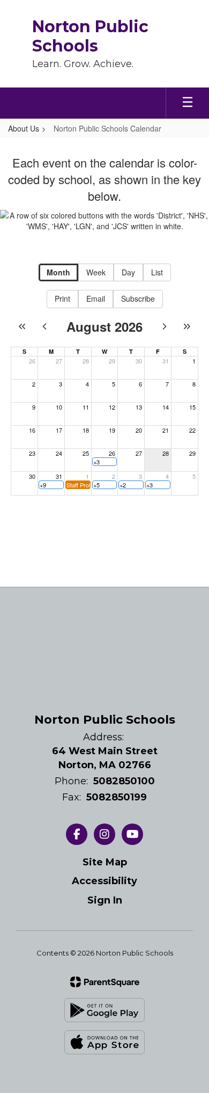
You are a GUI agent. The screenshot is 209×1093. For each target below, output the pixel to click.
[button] (104, 461)
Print (62, 298)
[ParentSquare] (105, 982)
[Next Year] (187, 326)
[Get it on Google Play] (104, 1010)
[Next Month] (164, 326)
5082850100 (124, 781)
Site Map (105, 862)
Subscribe (138, 298)
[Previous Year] (22, 326)
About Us (23, 128)
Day (128, 272)
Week (96, 272)
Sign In (104, 900)
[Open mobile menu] (187, 103)
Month (58, 272)
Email (95, 298)
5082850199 (116, 797)
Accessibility (104, 881)
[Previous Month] (44, 326)
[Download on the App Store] (104, 1042)
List (157, 272)
